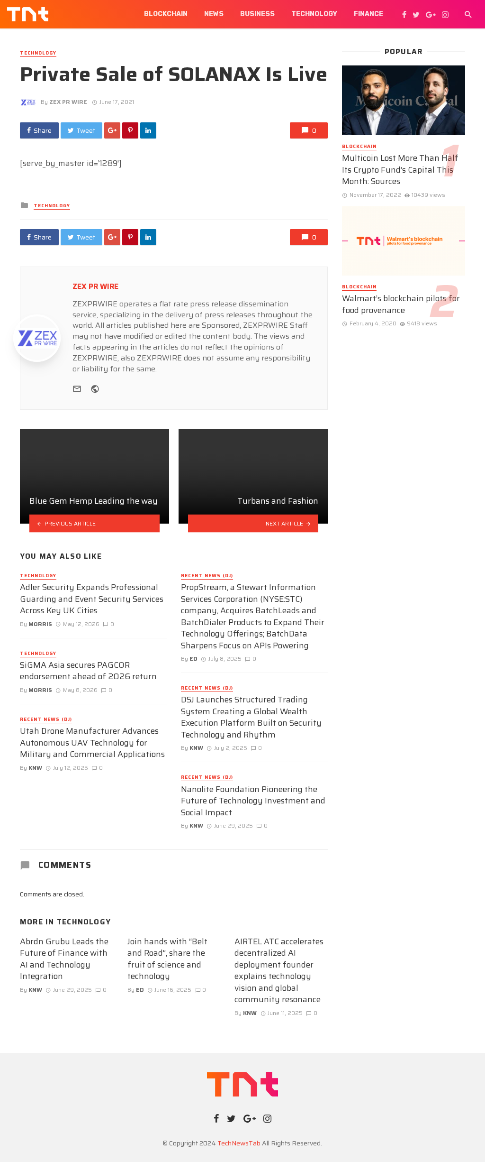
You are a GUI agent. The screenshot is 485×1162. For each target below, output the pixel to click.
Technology (314, 14)
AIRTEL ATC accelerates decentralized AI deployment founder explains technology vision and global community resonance (278, 970)
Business (257, 14)
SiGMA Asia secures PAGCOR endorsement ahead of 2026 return (88, 670)
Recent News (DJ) (46, 719)
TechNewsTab (238, 1143)
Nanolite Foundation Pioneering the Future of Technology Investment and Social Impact (253, 801)
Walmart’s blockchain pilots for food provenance (401, 304)
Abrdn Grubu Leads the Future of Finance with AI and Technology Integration (64, 959)
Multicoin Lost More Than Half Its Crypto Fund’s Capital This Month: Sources (400, 169)
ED (193, 658)
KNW (35, 767)
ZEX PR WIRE (68, 101)
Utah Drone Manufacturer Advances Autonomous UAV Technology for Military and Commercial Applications (92, 742)
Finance (368, 14)
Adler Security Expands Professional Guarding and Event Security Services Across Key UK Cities (91, 599)
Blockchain (166, 14)
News (214, 14)
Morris (40, 623)
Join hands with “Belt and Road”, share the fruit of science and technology (167, 959)
